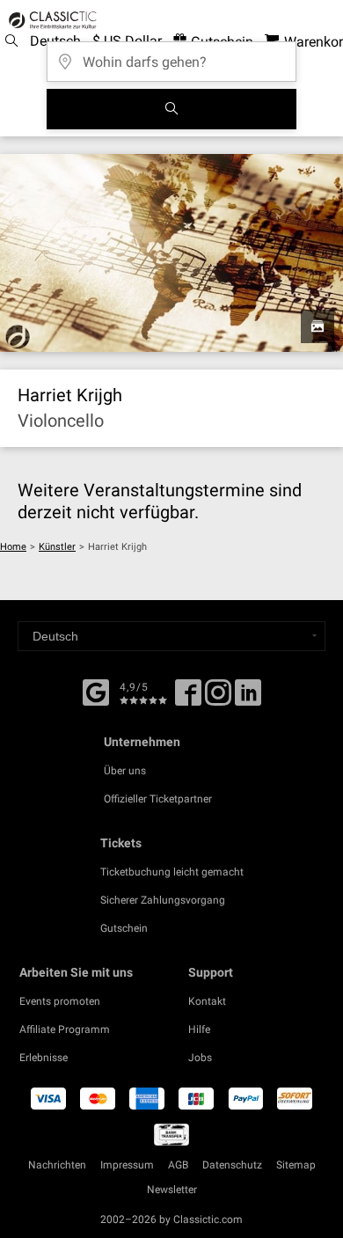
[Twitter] (218, 698)
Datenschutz (232, 1165)
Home (13, 547)
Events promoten (59, 1001)
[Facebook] (96, 691)
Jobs (200, 1057)
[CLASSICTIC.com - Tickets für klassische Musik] (50, 20)
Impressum (127, 1165)
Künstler (57, 547)
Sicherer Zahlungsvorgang (162, 900)
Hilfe (199, 1029)
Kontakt (207, 1001)
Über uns (125, 771)
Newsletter (172, 1189)
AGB (178, 1165)
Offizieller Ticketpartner (158, 799)
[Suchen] (171, 109)
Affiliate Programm (64, 1029)
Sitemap (296, 1165)
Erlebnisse (43, 1057)
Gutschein (124, 928)
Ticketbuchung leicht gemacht (172, 872)
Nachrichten (57, 1165)
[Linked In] (248, 698)
